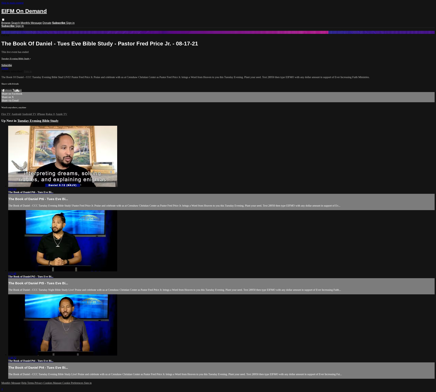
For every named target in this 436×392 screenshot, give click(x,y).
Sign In (19, 25)
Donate (47, 22)
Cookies (48, 382)
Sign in (70, 22)
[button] (3, 20)
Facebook (7, 90)
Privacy (39, 382)
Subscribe (6, 65)
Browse (6, 22)
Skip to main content (12, 2)
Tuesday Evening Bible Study (15, 58)
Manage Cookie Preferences (68, 382)
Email (18, 90)
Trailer (4, 68)
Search (16, 22)
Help (24, 382)
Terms (31, 382)
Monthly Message (31, 22)
